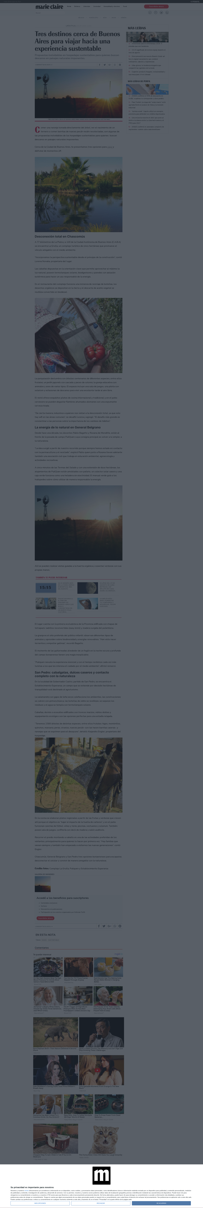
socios (26, 1190)
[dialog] (101, 1186)
